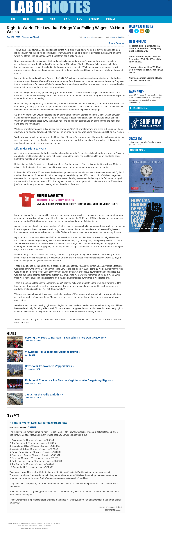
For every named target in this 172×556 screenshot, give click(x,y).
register (91, 37)
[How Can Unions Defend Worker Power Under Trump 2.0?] (146, 230)
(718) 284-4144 (55, 523)
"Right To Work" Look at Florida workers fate (38, 422)
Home (13, 19)
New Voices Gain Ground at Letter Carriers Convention (146, 79)
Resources (94, 19)
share (118, 510)
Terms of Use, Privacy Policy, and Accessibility (34, 528)
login (84, 37)
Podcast (110, 19)
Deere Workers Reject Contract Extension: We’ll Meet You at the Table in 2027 (145, 59)
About (26, 19)
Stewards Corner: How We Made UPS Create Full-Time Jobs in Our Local (146, 69)
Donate (39, 19)
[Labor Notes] (50, 7)
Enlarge (112, 37)
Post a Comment (117, 43)
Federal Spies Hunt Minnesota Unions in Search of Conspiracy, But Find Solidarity (145, 48)
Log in (102, 507)
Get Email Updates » (139, 108)
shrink (120, 37)
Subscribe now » (137, 150)
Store (53, 19)
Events (66, 19)
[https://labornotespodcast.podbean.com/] (146, 191)
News (79, 19)
